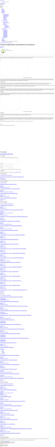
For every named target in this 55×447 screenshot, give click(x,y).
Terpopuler (6, 358)
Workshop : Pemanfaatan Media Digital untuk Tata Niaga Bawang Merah (12, 401)
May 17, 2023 (2, 361)
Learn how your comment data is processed (15, 172)
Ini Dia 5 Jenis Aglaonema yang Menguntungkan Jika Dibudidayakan (12, 378)
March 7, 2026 (2, 190)
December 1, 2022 (2, 344)
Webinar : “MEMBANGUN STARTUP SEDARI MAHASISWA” (11, 225)
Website (1, 167)
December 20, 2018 (2, 277)
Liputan (5, 24)
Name (1, 164)
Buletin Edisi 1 (5, 29)
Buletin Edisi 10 (6, 36)
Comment (1, 163)
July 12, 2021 (2, 213)
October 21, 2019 (2, 254)
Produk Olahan (5, 16)
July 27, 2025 (2, 312)
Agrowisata (1, 42)
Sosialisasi (5, 28)
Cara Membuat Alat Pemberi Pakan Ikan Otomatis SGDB (10, 188)
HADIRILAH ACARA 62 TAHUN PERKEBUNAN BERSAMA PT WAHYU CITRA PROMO (16, 428)
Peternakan (3, 11)
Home (3, 8)
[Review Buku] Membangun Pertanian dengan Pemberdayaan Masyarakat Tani (13, 310)
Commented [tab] (3, 352)
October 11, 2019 (2, 434)
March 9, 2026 (2, 185)
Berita (2, 9)
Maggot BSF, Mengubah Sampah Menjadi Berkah (6, 154)
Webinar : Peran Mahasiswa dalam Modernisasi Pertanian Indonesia (11, 209)
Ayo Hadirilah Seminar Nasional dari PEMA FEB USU (9, 244)
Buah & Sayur (5, 42)
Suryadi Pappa (2, 349)
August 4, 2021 (2, 391)
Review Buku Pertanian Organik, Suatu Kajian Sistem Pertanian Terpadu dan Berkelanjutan (15, 315)
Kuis (4, 23)
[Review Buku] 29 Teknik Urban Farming (7, 319)
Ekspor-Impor (5, 20)
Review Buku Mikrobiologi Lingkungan (7, 347)
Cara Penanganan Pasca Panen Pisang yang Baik (6, 153)
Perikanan (3, 12)
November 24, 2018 (2, 282)
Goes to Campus (6, 21)
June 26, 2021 (2, 218)
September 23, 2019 (2, 268)
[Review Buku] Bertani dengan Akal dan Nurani (8, 342)
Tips (4, 13)
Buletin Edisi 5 (5, 32)
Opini (3, 191)
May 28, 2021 (2, 227)
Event (1, 203)
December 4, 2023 (2, 339)
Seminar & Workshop (6, 22)
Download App (4, 37)
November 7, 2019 (2, 245)
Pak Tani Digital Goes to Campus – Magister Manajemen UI (10, 276)
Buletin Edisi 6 (5, 33)
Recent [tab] (3, 351)
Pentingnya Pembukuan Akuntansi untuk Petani (8, 184)
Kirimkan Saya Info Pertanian (4, 445)
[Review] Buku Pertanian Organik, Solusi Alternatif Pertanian (10, 324)
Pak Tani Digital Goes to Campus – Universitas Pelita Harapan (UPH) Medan (13, 248)
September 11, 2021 (2, 206)
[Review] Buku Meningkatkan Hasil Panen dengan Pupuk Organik (11, 296)
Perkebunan (5, 318)
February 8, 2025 (2, 321)
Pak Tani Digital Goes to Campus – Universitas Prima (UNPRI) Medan (12, 257)
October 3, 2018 (2, 291)
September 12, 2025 (2, 199)
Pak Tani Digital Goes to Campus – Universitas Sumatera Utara (10, 280)
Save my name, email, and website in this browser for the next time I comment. (11, 169)
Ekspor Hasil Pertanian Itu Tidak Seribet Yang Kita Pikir (9, 355)
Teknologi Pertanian (9, 175)
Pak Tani (1, 47)
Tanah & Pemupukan (6, 14)
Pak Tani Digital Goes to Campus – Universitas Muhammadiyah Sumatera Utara (13, 289)
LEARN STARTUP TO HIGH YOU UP (7, 205)
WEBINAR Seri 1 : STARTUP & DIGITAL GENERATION (10, 221)
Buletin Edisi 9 (5, 35)
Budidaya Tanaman (9, 42)
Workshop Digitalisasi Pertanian (5, 396)
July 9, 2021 (1, 398)
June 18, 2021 (2, 222)
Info (0, 175)
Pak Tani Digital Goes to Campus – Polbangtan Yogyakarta (10, 285)
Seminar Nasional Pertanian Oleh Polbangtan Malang (9, 239)
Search (1, 5)
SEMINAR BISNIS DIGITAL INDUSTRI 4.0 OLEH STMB (10, 262)
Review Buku (5, 19)
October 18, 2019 (2, 259)
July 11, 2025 (2, 316)
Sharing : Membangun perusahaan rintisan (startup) (9, 230)
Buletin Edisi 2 (5, 30)
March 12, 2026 (2, 178)
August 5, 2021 (2, 211)
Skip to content (2, 0)
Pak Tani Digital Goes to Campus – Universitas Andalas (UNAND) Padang (12, 253)
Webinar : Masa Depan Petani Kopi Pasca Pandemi (8, 419)
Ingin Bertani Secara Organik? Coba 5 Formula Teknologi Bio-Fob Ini (12, 176)
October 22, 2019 (2, 250)
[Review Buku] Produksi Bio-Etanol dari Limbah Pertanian (10, 333)
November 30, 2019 (2, 430)
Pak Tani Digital (7, 441)
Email (1, 166)
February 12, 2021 (2, 416)
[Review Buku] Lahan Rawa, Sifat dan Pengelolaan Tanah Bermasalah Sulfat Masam (14, 338)
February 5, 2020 (2, 425)
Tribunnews (6, 25)
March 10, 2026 (2, 46)
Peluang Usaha (3, 367)
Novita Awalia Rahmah (3, 179)
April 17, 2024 (2, 330)
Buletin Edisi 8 (5, 34)
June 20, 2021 (2, 402)
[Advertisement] (24, 138)
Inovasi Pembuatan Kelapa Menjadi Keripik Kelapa (9, 193)
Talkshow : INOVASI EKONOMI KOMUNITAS (8, 389)
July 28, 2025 (2, 307)
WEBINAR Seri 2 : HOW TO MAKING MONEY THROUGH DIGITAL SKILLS (14, 216)
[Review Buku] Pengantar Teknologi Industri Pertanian (9, 301)
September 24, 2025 (2, 298)
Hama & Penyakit (6, 15)
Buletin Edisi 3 (5, 31)
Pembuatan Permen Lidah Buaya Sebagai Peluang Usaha (9, 364)
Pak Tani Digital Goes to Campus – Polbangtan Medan (9, 271)
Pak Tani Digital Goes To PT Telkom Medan (7, 424)
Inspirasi (5, 17)
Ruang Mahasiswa (7, 27)
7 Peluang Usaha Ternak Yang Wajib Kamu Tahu (8, 369)
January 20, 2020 (2, 236)
